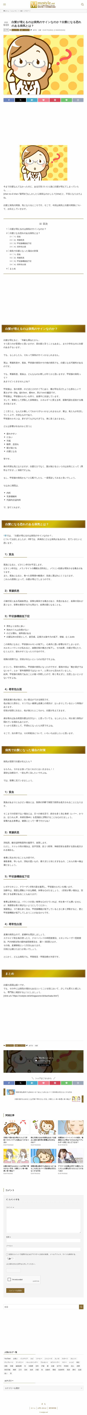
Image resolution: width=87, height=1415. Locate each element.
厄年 (37, 1366)
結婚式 (48, 1370)
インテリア (24, 1358)
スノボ (57, 1358)
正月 (20, 1370)
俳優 (11, 1366)
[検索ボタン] (82, 4)
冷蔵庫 (31, 1366)
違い (5, 1373)
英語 (68, 1370)
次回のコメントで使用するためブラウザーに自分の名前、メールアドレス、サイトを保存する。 (43, 1254)
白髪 (40, 30)
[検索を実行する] (81, 1307)
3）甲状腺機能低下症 (22, 243)
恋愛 (78, 1366)
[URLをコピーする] (78, 100)
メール (9, 1245)
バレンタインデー (32, 1362)
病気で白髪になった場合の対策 (24, 250)
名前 (8, 1237)
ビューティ (15, 30)
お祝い (15, 1358)
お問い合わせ (42, 1408)
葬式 (74, 1370)
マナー (64, 1362)
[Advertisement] (44, 121)
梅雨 (14, 1370)
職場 (54, 1370)
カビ (31, 1358)
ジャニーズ (48, 1358)
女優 (52, 1366)
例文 (77, 1362)
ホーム (33, 1408)
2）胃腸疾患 (19, 239)
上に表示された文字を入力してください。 (21, 1264)
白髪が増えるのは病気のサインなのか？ (28, 228)
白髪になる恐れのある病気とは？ (25, 232)
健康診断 (19, 1366)
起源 (79, 1370)
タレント (73, 1358)
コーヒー (39, 1358)
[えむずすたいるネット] (44, 4)
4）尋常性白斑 (20, 246)
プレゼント (44, 1362)
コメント (10, 1207)
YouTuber (7, 1358)
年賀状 (66, 1366)
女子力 (35, 30)
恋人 (72, 1366)
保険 (5, 1366)
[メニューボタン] (4, 4)
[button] (9, 100)
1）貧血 (17, 236)
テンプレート (8, 1362)
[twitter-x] (45, 1404)
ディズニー (19, 1362)
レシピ (71, 1362)
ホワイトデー (55, 1362)
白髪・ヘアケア (24, 30)
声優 (42, 1366)
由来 (31, 1370)
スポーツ (65, 1358)
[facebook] (42, 1404)
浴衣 (25, 1370)
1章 (5, 535)
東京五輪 (7, 1370)
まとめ (13, 268)
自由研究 (61, 1370)
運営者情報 (52, 1408)
